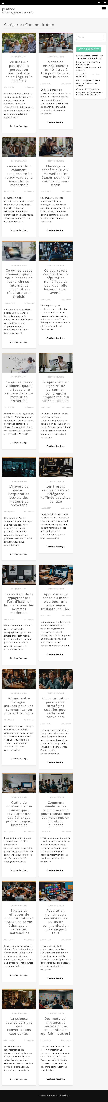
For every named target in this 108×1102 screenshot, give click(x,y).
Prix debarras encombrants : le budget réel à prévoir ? (90, 56)
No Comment (29, 87)
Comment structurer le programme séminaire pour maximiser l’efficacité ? (90, 91)
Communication (19, 57)
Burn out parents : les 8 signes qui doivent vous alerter (88, 83)
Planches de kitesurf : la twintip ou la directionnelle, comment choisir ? (88, 66)
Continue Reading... (19, 126)
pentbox (8, 9)
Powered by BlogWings (58, 1095)
